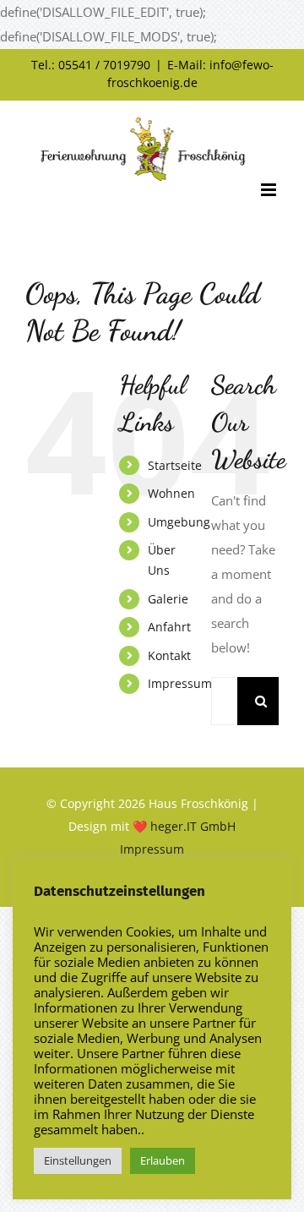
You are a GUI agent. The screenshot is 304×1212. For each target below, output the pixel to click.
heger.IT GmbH (193, 826)
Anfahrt (169, 627)
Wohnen (171, 493)
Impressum (180, 683)
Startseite (175, 465)
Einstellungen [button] (77, 1160)
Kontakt (169, 655)
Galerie (168, 599)
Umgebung (179, 522)
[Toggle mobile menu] (270, 190)
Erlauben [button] (162, 1160)
